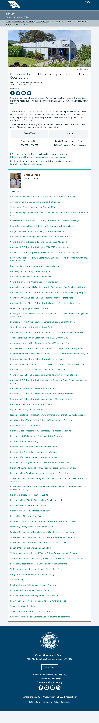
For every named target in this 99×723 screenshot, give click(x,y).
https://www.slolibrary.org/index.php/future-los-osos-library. (37, 157)
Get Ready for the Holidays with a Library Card (31, 271)
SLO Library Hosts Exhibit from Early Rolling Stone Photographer (39, 563)
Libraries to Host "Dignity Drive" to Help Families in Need (36, 500)
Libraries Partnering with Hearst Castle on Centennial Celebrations (40, 462)
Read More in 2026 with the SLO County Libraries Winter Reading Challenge (44, 220)
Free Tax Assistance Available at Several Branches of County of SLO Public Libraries (48, 415)
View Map (51, 667)
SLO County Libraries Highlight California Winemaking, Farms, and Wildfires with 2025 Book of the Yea (49, 259)
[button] (88, 5)
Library (10, 13)
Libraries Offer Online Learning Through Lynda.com (33, 457)
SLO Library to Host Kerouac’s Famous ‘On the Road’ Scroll (36, 569)
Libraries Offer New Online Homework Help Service (33, 452)
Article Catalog (16, 579)
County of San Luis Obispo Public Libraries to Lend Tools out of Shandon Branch (46, 332)
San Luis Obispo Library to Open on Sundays (30, 548)
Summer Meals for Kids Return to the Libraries (31, 611)
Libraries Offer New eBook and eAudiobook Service (33, 446)
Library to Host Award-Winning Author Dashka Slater (34, 595)
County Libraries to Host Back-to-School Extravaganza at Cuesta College (43, 196)
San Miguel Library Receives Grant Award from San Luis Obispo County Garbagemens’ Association (49, 315)
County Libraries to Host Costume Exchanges (30, 276)
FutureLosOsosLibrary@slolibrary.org (27, 164)
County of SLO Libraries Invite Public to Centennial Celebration (38, 369)
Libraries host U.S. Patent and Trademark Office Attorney (36, 436)
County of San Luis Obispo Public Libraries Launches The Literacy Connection (45, 303)
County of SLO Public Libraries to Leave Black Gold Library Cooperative (42, 393)
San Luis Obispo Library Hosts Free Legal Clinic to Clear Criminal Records (43, 532)
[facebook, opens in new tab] (41, 688)
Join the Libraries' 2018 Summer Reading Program (33, 585)
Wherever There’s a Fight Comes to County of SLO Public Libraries (40, 616)
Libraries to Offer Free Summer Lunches (28, 505)
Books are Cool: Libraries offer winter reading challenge (35, 266)
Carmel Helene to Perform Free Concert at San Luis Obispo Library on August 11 (46, 348)
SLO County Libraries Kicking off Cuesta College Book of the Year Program (44, 553)
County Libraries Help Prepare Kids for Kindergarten (34, 282)
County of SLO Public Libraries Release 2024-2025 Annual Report (39, 247)
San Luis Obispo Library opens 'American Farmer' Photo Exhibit (39, 542)
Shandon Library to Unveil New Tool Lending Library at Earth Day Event (42, 322)
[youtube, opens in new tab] (47, 688)
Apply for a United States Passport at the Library (32, 574)
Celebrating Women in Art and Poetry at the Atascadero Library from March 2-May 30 (49, 353)
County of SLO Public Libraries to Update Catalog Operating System (41, 399)
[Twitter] (18, 93)
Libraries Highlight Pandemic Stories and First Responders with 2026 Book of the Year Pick (49, 214)
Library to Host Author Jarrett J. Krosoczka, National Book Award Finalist (43, 521)
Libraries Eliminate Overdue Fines (25, 425)
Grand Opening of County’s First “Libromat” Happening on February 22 (42, 420)
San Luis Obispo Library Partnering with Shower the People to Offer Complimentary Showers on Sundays (48, 488)
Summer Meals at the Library (23, 606)
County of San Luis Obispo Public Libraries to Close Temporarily (39, 359)
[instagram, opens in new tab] (58, 688)
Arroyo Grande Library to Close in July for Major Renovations (37, 231)
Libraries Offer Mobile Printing (24, 441)
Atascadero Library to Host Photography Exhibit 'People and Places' (41, 343)
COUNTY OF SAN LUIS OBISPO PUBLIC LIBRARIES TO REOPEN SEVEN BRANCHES (47, 364)
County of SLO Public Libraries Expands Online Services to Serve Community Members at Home (49, 381)
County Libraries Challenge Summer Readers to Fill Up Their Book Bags (42, 236)
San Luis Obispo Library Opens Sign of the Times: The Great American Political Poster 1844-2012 (49, 480)
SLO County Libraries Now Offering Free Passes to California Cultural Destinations (47, 558)
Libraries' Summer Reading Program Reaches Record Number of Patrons (43, 468)
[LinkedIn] (24, 93)
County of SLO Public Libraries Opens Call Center (32, 388)
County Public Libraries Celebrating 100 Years (31, 404)
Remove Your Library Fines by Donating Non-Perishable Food (38, 601)
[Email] (29, 93)
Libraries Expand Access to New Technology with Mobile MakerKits (40, 430)
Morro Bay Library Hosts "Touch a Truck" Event (31, 526)
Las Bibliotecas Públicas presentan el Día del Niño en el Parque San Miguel (44, 252)
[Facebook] (13, 93)
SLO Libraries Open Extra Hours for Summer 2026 (32, 207)
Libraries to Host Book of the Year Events (29, 495)
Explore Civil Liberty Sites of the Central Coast (31, 409)
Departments (19, 21)
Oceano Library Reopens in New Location (29, 308)
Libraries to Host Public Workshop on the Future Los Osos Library (40, 473)
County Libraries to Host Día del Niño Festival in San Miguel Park (39, 242)
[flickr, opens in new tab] (52, 688)
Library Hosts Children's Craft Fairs (26, 516)
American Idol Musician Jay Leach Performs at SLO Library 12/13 (39, 337)
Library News (42, 21)
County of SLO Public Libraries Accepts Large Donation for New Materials (43, 375)
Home (8, 21)
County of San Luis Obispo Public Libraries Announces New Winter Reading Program (48, 292)
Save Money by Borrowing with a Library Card (31, 327)
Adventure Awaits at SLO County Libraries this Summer (35, 202)
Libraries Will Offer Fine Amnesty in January (30, 510)
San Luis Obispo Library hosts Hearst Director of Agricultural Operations (43, 537)
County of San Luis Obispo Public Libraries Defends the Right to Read (41, 297)
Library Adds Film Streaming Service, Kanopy (30, 590)
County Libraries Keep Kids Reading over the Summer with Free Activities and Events (48, 287)
